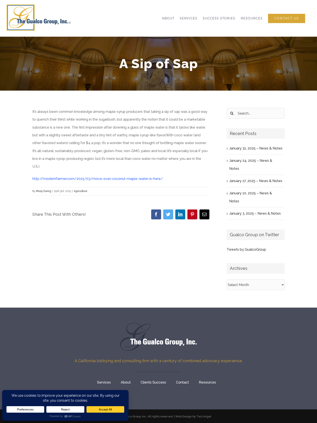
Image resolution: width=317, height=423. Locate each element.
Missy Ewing (43, 191)
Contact (182, 382)
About (126, 382)
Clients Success (153, 382)
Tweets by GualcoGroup (246, 249)
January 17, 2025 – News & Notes (255, 181)
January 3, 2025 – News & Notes (255, 213)
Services (104, 382)
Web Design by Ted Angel (193, 416)
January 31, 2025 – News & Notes (255, 148)
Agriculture (80, 191)
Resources (207, 382)
